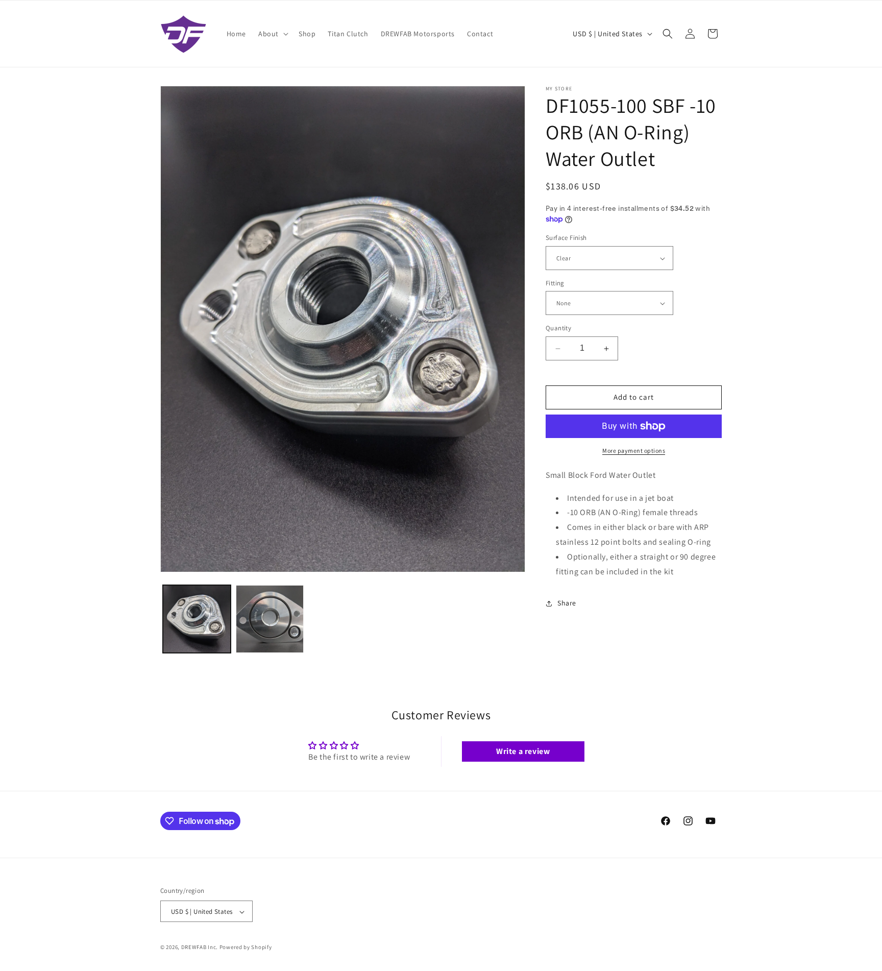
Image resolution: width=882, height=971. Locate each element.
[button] (272, 33)
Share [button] (566, 603)
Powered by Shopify (245, 947)
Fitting (555, 283)
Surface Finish (566, 238)
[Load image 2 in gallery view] (270, 619)
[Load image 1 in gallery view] (197, 619)
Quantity (558, 328)
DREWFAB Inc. (199, 947)
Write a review (523, 750)
